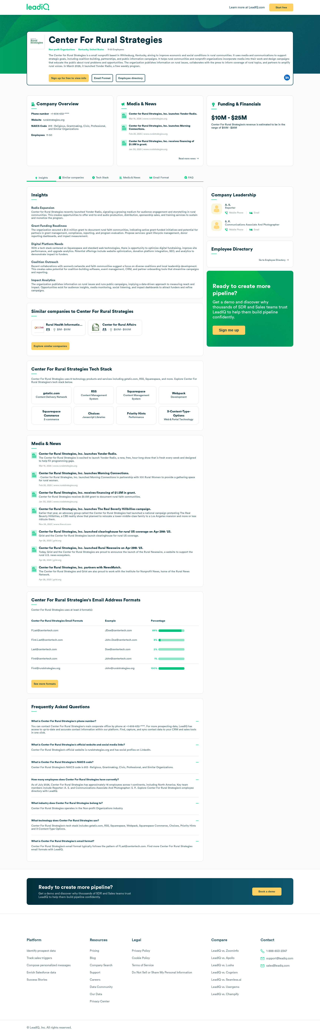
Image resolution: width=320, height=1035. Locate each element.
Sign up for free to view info (68, 78)
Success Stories (37, 979)
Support (95, 972)
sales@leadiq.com (278, 965)
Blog (93, 958)
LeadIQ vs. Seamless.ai (226, 979)
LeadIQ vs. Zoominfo (225, 950)
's (102, 765)
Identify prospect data (41, 950)
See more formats (45, 683)
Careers (95, 979)
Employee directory (130, 78)
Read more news (187, 158)
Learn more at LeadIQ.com (247, 7)
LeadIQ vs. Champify (225, 994)
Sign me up (229, 330)
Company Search (101, 965)
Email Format (102, 78)
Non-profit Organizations (97, 808)
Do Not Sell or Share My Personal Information (162, 972)
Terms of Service (143, 965)
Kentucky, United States (91, 49)
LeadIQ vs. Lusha (222, 965)
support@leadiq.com (279, 958)
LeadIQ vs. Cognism (224, 972)
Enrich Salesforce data (41, 972)
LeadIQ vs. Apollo (222, 958)
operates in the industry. (77, 806)
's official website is (91, 747)
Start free (281, 7)
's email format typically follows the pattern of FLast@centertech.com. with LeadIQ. (111, 845)
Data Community (101, 986)
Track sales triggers (39, 958)
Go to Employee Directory (272, 260)
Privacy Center (100, 1001)
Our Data (96, 994)
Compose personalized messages (49, 965)
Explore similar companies (50, 346)
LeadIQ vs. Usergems (225, 986)
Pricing (94, 950)
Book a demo (267, 891)
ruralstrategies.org (98, 750)
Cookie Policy (141, 958)
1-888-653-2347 (276, 951)
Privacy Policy (141, 950)
